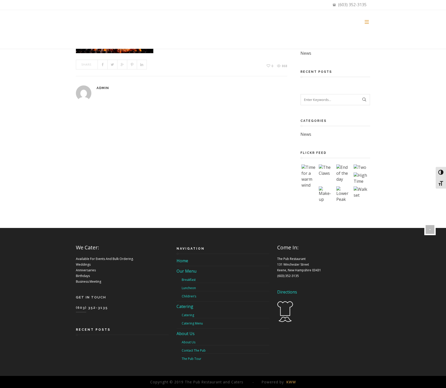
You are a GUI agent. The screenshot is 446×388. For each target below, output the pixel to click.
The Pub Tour (191, 359)
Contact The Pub (194, 350)
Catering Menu (192, 323)
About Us (186, 333)
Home (182, 261)
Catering (185, 306)
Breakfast (189, 280)
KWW (291, 381)
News (305, 53)
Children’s (189, 296)
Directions (287, 292)
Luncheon (189, 288)
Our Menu (186, 271)
